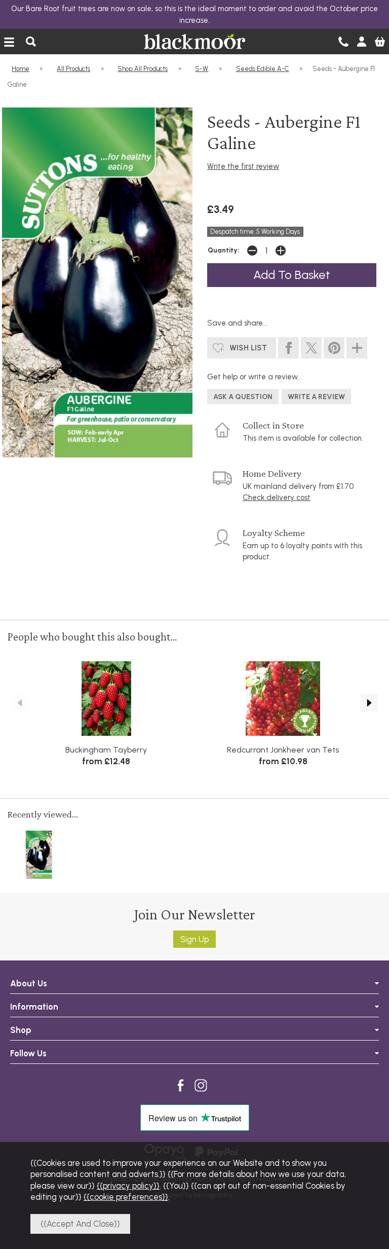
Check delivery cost (276, 497)
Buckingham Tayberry (106, 750)
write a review (316, 396)
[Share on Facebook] (288, 348)
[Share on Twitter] (311, 348)
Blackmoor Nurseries (194, 41)
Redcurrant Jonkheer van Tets (283, 750)
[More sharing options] (356, 348)
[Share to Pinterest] (334, 348)
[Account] (362, 41)
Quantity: (223, 250)
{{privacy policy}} (128, 1186)
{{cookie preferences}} (126, 1197)
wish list (248, 347)
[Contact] (343, 41)
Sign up (194, 939)
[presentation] (19, 702)
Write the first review (243, 166)
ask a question (243, 396)
